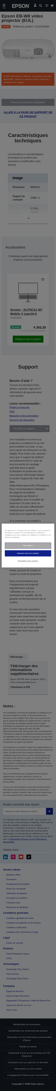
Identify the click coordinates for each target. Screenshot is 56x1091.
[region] (28, 545)
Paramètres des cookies (28, 561)
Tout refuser (28, 545)
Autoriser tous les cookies (28, 553)
